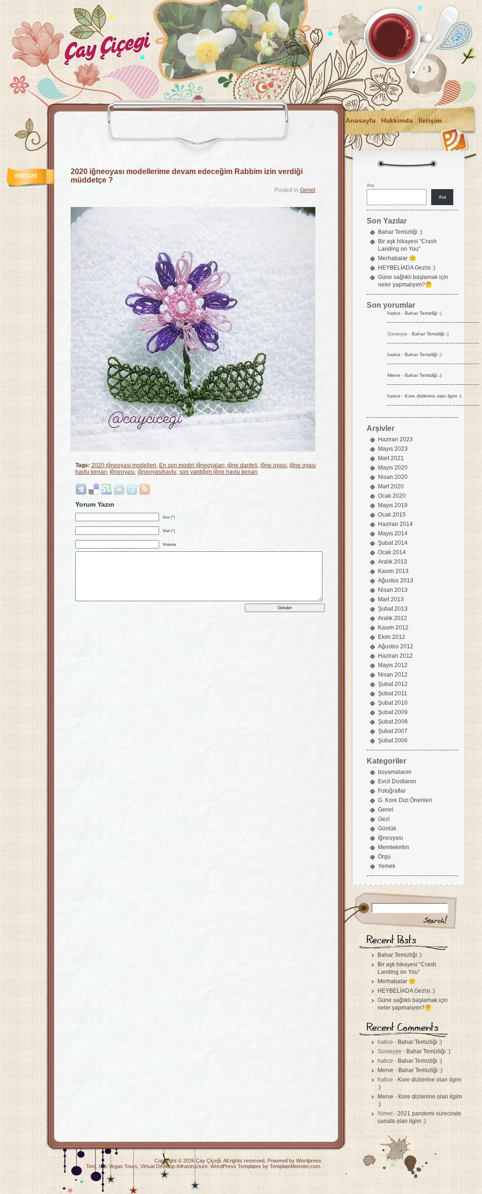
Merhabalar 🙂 (397, 258)
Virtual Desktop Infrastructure (174, 1166)
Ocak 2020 (392, 496)
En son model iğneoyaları (192, 465)
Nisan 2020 (393, 477)
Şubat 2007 (393, 731)
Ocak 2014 (392, 552)
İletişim (430, 120)
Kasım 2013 (393, 571)
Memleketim (393, 847)
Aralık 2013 (392, 561)
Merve (394, 375)
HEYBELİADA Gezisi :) (406, 267)
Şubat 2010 (393, 703)
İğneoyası (122, 472)
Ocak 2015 (392, 514)
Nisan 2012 (393, 674)
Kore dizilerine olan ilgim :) (433, 395)
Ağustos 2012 (395, 646)
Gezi (384, 819)
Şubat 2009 (393, 712)
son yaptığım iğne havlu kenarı (218, 472)
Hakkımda (397, 120)
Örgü (384, 856)
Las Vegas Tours (118, 1166)
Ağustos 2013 (395, 580)
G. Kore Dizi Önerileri (405, 800)
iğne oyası (273, 465)
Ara (370, 185)
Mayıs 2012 (393, 665)
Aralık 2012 (392, 618)
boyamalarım (394, 772)
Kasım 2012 (393, 627)
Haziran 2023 (395, 439)
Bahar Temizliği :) (400, 232)
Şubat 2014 (393, 543)
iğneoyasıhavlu (157, 472)
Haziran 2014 (395, 524)
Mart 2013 (391, 599)
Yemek (386, 866)
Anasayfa (360, 120)
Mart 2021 (391, 458)
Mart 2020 (391, 486)
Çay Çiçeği (208, 1160)
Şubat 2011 (392, 693)
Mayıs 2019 (393, 505)
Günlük (387, 828)
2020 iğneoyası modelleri (123, 465)
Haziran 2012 (395, 656)
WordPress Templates (235, 1166)
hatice (394, 313)
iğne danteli (242, 465)
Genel (307, 190)
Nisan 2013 (393, 590)
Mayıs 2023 (393, 449)
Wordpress (308, 1160)
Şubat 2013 (393, 608)
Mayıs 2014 (393, 533)
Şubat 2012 (393, 684)
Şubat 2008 (393, 721)
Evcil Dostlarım (397, 781)
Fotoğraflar (392, 791)
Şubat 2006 (393, 740)
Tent (91, 1166)
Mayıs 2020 (393, 467)
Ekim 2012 (391, 637)
